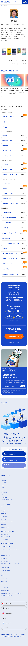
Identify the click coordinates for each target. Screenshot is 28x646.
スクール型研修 (4, 516)
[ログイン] (19, 2)
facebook (8, 623)
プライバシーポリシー (15, 634)
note (6, 628)
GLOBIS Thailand (4, 581)
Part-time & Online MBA (7, 499)
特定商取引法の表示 (12, 636)
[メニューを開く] (2, 2)
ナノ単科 (9, 465)
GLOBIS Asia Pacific (5, 567)
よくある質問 (4, 636)
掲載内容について (20, 636)
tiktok (7, 608)
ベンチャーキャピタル (5, 546)
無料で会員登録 (14, 336)
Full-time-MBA (5, 497)
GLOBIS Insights (4, 539)
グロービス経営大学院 (5, 561)
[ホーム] (1, 5)
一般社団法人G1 (4, 587)
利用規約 (8, 634)
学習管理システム (4, 524)
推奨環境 (22, 634)
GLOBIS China (4, 573)
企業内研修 (3, 513)
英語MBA (3, 490)
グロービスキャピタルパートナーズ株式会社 (10, 563)
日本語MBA (3, 480)
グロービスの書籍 (4, 534)
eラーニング (3, 519)
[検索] (15, 2)
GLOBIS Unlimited (5, 507)
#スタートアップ (5, 64)
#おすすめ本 (14, 64)
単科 (10, 459)
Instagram (8, 613)
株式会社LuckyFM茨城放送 (6, 596)
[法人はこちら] (25, 2)
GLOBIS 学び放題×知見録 (6, 504)
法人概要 (3, 634)
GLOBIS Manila (4, 578)
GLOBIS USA (3, 584)
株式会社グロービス (5, 558)
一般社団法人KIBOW (5, 590)
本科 (11, 453)
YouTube (8, 603)
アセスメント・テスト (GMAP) (7, 522)
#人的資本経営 (12, 93)
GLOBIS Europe (4, 575)
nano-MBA (4, 492)
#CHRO (3, 96)
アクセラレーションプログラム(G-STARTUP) (10, 549)
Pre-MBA (4, 494)
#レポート (4, 93)
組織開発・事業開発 (5, 527)
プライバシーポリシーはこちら (7, 392)
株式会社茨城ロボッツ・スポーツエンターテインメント (12, 593)
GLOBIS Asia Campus (5, 570)
